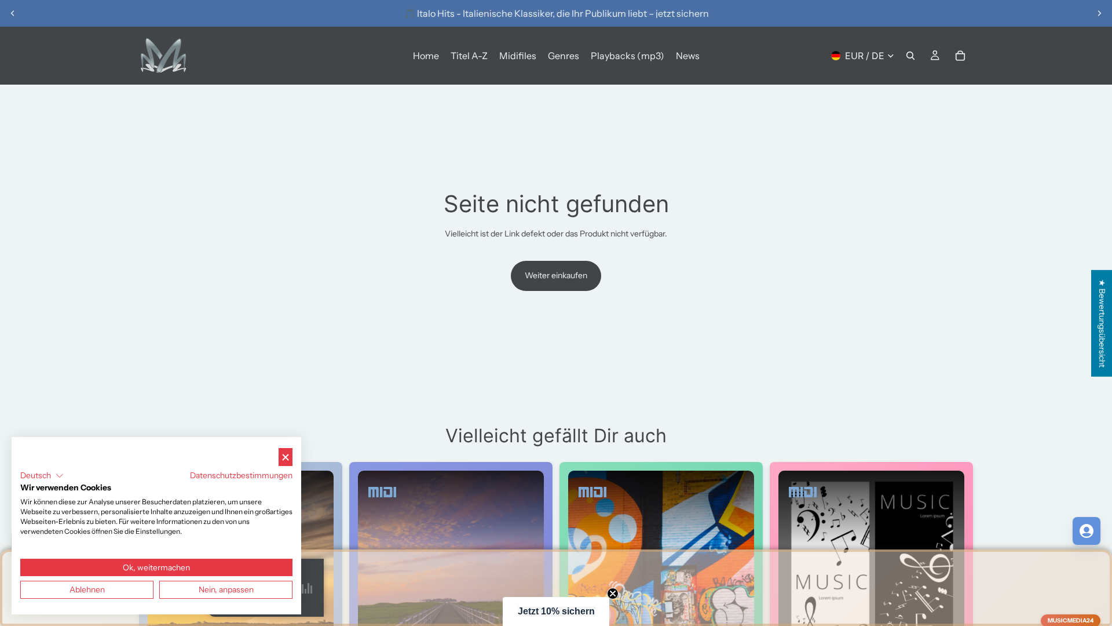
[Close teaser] (613, 593)
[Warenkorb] (960, 55)
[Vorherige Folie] (12, 13)
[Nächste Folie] (1099, 13)
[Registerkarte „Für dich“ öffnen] (1086, 531)
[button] (556, 611)
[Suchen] (910, 55)
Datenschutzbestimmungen (241, 475)
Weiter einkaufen (556, 275)
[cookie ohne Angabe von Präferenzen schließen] (285, 457)
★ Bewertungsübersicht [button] (1102, 323)
